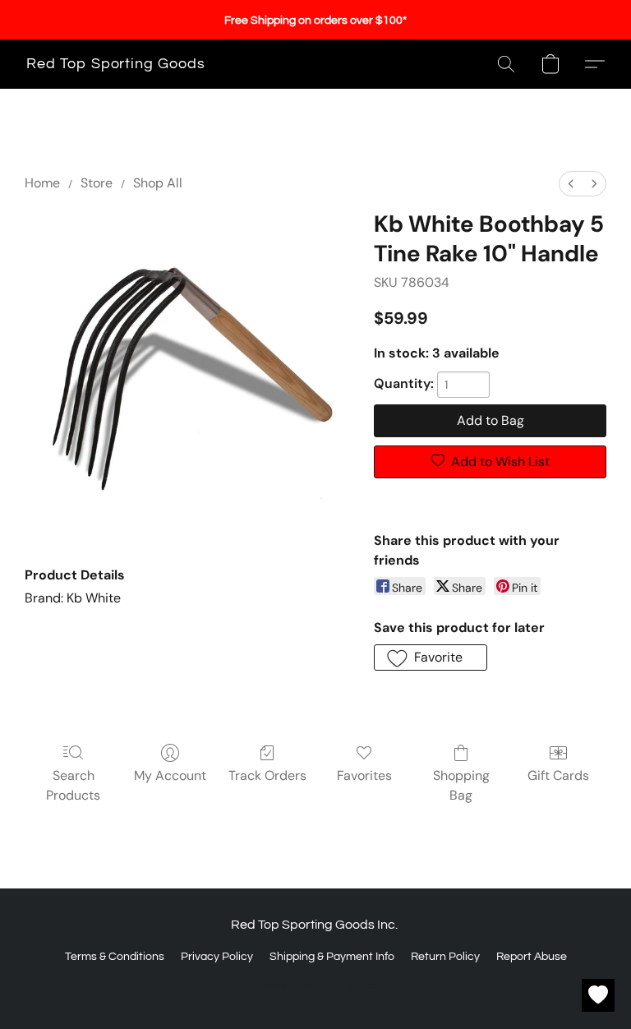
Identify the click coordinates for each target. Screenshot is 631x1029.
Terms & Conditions (114, 956)
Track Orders (267, 775)
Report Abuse (531, 956)
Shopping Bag (461, 785)
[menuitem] (571, 184)
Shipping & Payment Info (331, 956)
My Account (170, 775)
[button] (115, 64)
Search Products (73, 785)
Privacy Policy (217, 956)
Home (42, 182)
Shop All (157, 182)
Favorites (364, 775)
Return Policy (445, 956)
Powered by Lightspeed (316, 985)
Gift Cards (558, 775)
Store (97, 182)
